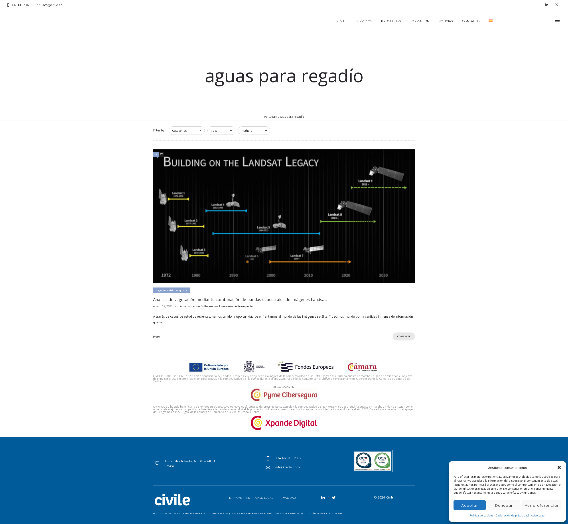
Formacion (420, 21)
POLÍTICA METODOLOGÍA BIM (325, 513)
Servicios (364, 21)
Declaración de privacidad (512, 515)
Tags (214, 131)
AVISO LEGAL (264, 497)
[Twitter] (556, 5)
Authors (247, 131)
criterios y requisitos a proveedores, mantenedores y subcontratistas (256, 513)
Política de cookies (481, 515)
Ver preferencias (542, 505)
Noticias (445, 21)
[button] (559, 467)
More (156, 336)
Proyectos (391, 21)
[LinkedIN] (547, 5)
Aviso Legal (538, 515)
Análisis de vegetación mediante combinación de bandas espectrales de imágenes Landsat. (240, 299)
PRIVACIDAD (287, 497)
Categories (179, 131)
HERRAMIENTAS (239, 497)
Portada (269, 117)
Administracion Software (196, 306)
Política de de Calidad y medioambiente (179, 513)
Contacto (471, 21)
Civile (342, 21)
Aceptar (469, 505)
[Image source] (173, 500)
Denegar (504, 505)
